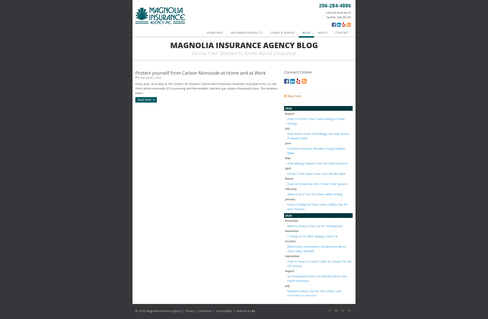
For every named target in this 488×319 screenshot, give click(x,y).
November (292, 231)
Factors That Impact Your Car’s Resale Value (316, 173)
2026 (288, 108)
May (288, 158)
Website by (245, 311)
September (292, 256)
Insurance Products (246, 32)
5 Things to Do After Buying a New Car (312, 236)
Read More (145, 99)
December (291, 221)
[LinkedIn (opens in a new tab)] (339, 24)
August (290, 113)
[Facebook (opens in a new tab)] (334, 24)
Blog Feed (294, 96)
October (290, 241)
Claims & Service (282, 32)
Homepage (215, 32)
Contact (342, 32)
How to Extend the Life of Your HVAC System (317, 184)
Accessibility (224, 311)
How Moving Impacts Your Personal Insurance (317, 163)
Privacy (190, 311)
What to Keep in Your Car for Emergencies (315, 226)
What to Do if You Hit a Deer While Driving (315, 194)
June (288, 143)
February (291, 189)
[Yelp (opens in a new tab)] (344, 24)
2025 (288, 215)
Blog (306, 32)
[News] (349, 24)
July (287, 128)
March (289, 178)
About (323, 32)
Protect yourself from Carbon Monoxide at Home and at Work (200, 73)
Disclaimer (205, 311)
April (288, 168)
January (290, 199)
